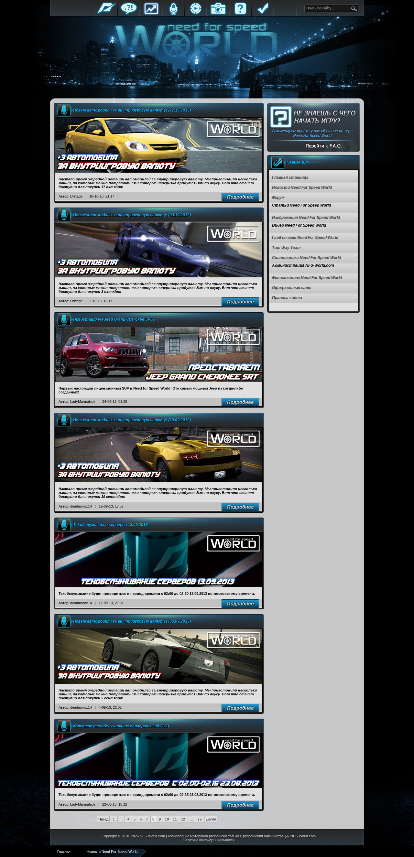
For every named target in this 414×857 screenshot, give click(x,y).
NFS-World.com (152, 836)
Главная (106, 14)
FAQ (240, 14)
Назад (103, 819)
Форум (129, 14)
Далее (211, 819)
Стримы (196, 14)
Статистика (151, 14)
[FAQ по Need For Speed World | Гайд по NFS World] (313, 127)
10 (167, 819)
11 (175, 819)
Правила (263, 14)
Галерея (218, 14)
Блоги (173, 14)
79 (200, 819)
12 (183, 819)
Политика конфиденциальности (208, 840)
